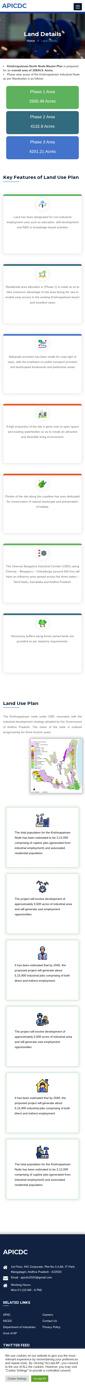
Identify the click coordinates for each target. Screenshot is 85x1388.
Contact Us (49, 1320)
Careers (47, 1314)
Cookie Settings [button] (17, 1378)
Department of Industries (19, 1327)
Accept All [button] (40, 1378)
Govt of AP (10, 1333)
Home (31, 40)
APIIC (7, 1314)
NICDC (7, 1320)
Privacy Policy (51, 1327)
